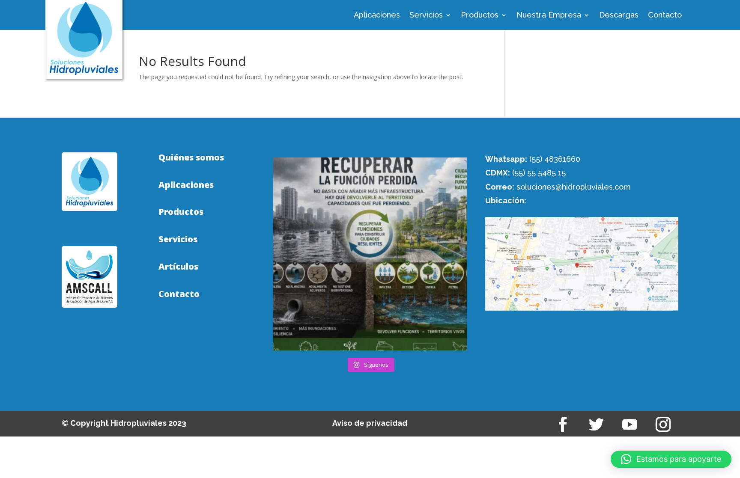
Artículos (178, 266)
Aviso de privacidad (369, 423)
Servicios (426, 15)
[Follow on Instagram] (663, 424)
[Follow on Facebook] (563, 424)
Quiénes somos (191, 157)
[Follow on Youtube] (630, 424)
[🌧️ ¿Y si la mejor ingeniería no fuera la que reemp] (369, 253)
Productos (479, 15)
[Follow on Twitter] (597, 424)
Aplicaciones (377, 15)
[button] (671, 459)
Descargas (619, 15)
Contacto (665, 15)
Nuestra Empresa (548, 15)
